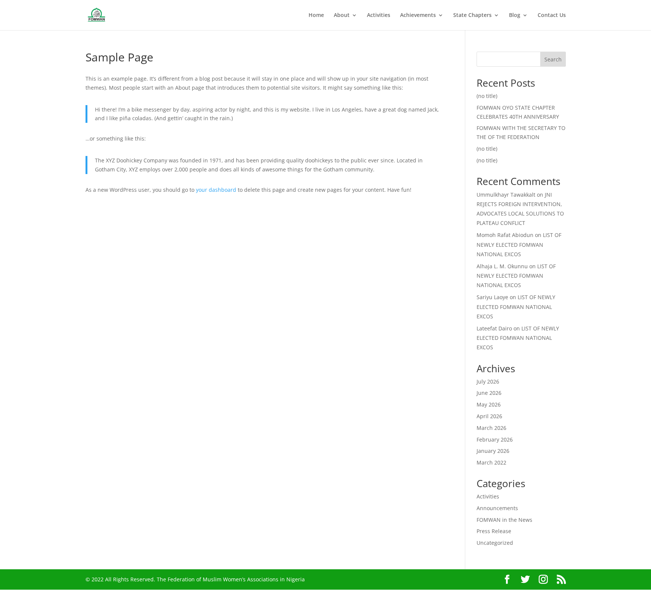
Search (553, 59)
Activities (378, 15)
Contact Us (552, 15)
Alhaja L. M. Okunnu (502, 266)
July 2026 (488, 381)
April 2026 (489, 416)
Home (316, 15)
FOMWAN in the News (504, 519)
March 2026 (491, 427)
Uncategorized (495, 542)
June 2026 (489, 392)
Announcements (497, 508)
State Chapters (472, 15)
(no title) (487, 95)
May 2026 (489, 404)
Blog (514, 15)
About (342, 15)
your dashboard (216, 189)
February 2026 (495, 439)
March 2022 (491, 462)
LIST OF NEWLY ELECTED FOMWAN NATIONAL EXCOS (519, 244)
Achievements (418, 15)
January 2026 (493, 450)
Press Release (494, 531)
